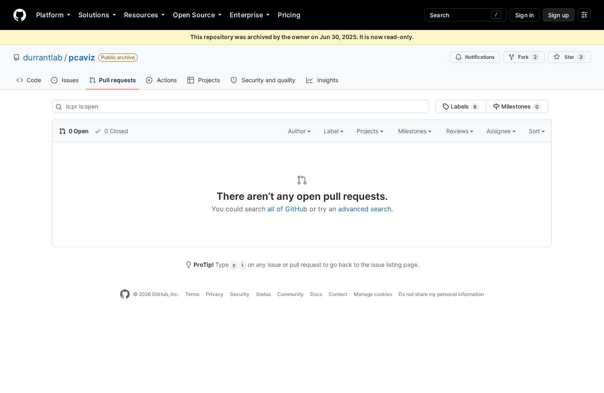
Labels (463, 106)
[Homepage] (19, 14)
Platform (50, 15)
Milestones (519, 106)
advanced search (364, 209)
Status (263, 294)
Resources (141, 15)
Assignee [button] (499, 130)
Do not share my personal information (441, 294)
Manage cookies (373, 294)
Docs (316, 294)
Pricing (289, 15)
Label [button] (332, 130)
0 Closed (115, 130)
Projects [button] (368, 130)
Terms (192, 294)
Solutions (93, 15)
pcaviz (82, 57)
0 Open (78, 130)
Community (290, 294)
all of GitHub (287, 209)
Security (239, 294)
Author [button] (297, 130)
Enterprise (246, 15)
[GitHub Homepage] (125, 294)
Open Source (194, 15)
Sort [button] (534, 130)
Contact (338, 294)
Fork (527, 57)
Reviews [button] (458, 130)
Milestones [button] (413, 130)
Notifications (479, 57)
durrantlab (42, 57)
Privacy (215, 294)
